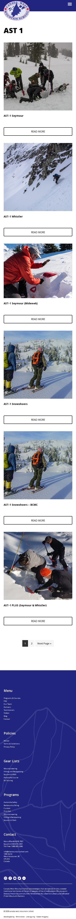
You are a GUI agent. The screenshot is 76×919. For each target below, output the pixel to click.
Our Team (8, 704)
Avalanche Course (11, 777)
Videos (6, 713)
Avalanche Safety (10, 802)
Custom (7, 808)
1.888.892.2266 (17, 846)
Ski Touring (8, 780)
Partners (7, 707)
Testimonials (9, 710)
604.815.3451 (17, 844)
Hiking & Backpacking (12, 817)
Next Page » (44, 643)
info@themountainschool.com (16, 851)
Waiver (6, 741)
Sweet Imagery (42, 917)
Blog (5, 716)
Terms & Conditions (12, 744)
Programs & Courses (12, 698)
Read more (38, 131)
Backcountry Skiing (11, 805)
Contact (7, 719)
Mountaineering (10, 768)
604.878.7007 (18, 841)
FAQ (5, 701)
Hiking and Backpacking (13, 771)
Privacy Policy (9, 747)
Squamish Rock (10, 774)
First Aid (7, 811)
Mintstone (20, 917)
